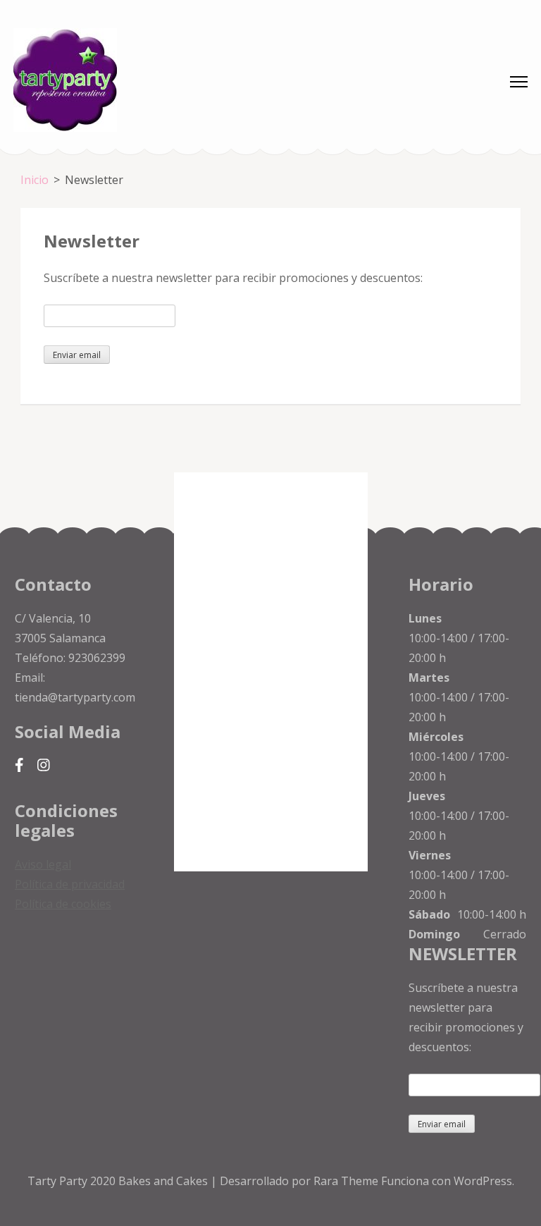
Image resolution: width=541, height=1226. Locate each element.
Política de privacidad (70, 884)
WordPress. (484, 1181)
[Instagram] (43, 765)
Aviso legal (43, 864)
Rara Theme (347, 1181)
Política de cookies (63, 904)
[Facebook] (19, 765)
